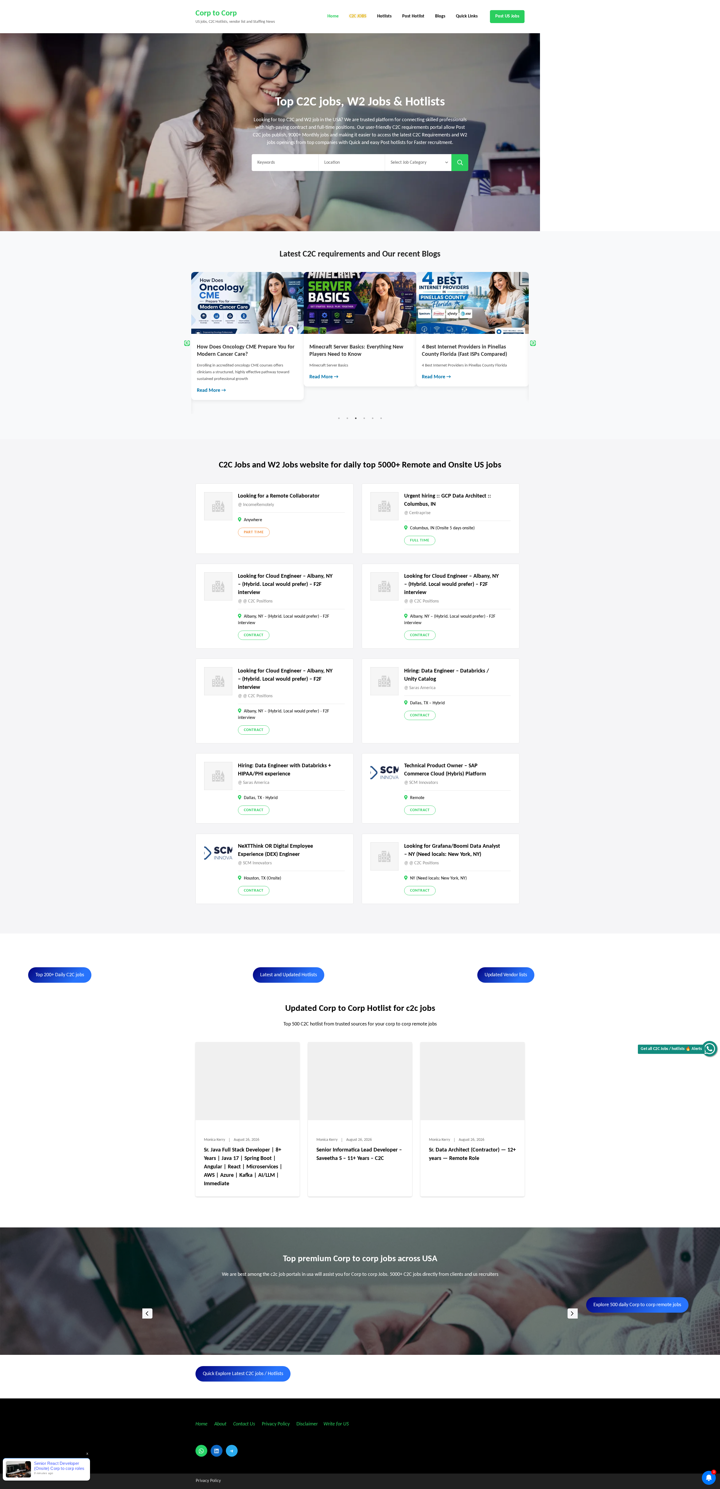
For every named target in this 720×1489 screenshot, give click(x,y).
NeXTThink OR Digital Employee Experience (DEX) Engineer (275, 850)
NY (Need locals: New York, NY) (438, 878)
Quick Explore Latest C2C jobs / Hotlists (243, 1373)
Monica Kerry (214, 1140)
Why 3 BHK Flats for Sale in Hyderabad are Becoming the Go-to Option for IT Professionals (472, 354)
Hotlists (384, 16)
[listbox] (360, 1313)
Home (333, 16)
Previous (187, 343)
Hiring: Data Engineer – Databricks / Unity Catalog (446, 675)
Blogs (440, 16)
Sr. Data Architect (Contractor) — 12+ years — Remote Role (472, 1154)
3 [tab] (356, 418)
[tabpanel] (248, 329)
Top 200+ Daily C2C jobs (59, 975)
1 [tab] (339, 418)
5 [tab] (372, 418)
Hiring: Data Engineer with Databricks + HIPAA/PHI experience (284, 770)
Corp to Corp (216, 13)
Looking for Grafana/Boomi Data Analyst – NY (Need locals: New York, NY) (452, 850)
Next (533, 343)
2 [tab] (347, 418)
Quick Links (467, 16)
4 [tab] (364, 418)
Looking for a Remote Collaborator (279, 496)
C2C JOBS (357, 16)
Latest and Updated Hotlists (288, 975)
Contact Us (244, 1424)
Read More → (211, 377)
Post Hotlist (413, 16)
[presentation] (147, 1313)
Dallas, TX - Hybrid (261, 798)
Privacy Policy (275, 1424)
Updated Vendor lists (506, 975)
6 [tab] (381, 418)
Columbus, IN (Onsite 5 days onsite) (442, 528)
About (221, 1424)
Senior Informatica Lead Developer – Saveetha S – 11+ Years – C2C (359, 1154)
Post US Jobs (507, 16)
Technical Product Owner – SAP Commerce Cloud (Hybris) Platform (445, 770)
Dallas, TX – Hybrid (427, 703)
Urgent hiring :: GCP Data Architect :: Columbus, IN (447, 500)
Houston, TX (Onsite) (262, 878)
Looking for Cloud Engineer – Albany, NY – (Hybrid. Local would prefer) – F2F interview (285, 584)
